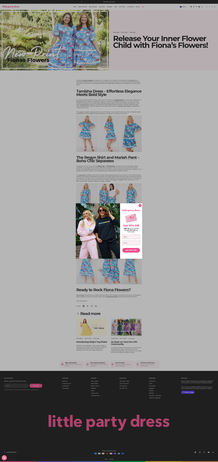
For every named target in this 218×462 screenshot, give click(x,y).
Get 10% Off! (131, 250)
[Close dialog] (140, 205)
